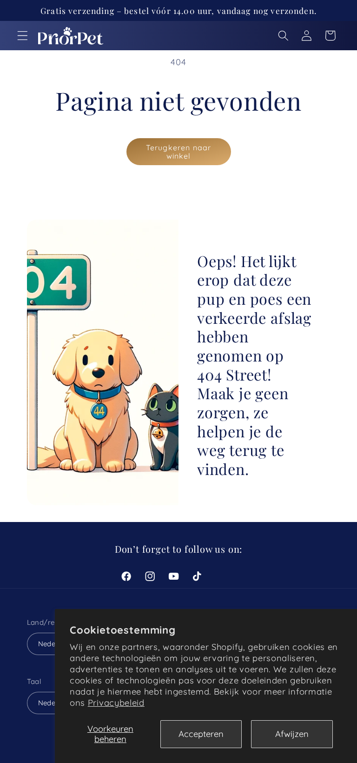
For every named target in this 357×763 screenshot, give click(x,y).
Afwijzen (292, 734)
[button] (22, 35)
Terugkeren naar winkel (178, 152)
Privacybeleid (116, 702)
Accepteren (201, 734)
